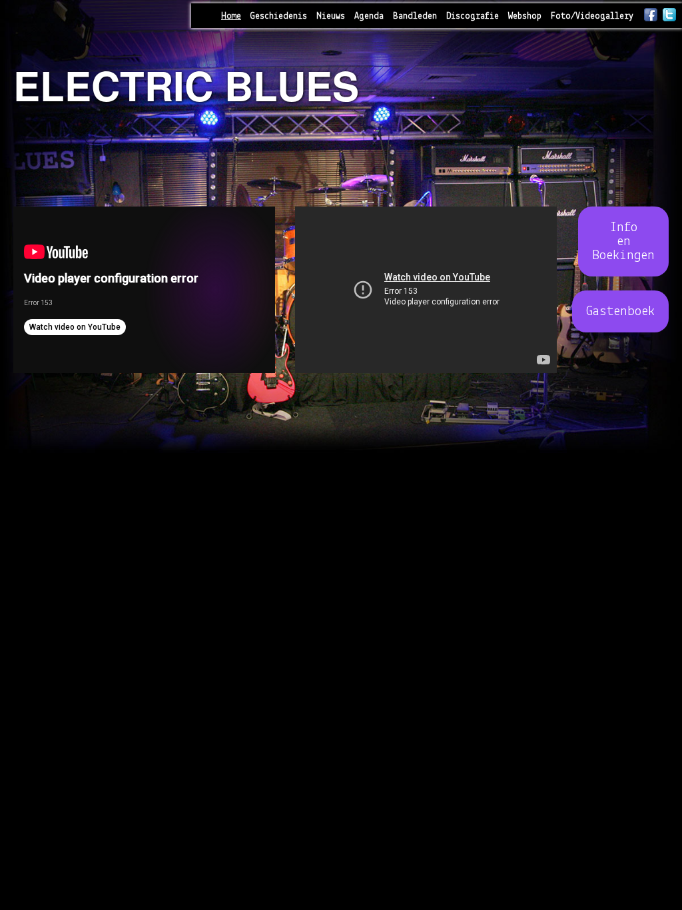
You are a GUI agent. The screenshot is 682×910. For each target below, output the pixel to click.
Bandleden (415, 16)
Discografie (472, 16)
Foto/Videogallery (592, 16)
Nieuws (330, 16)
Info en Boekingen (623, 241)
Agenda (369, 16)
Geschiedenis (278, 16)
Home (231, 16)
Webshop (524, 16)
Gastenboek (620, 311)
